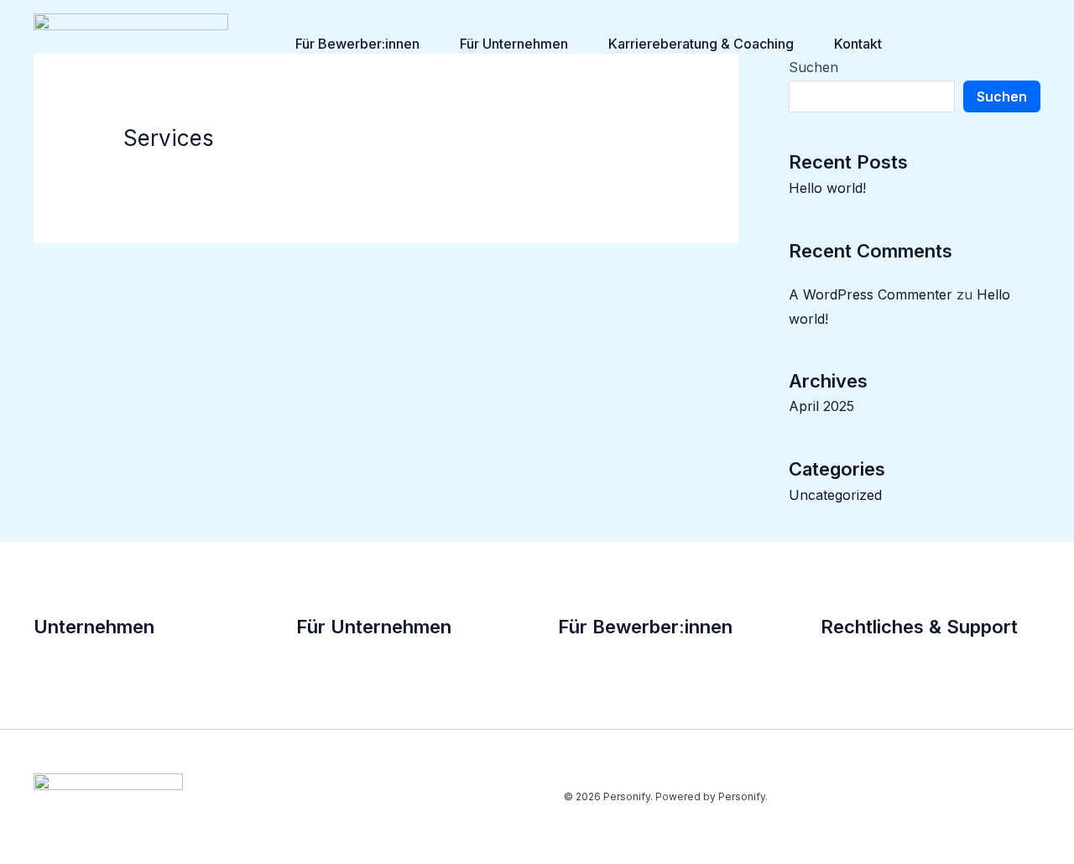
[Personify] (131, 42)
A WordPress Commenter (870, 294)
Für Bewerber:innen (357, 43)
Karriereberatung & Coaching (701, 43)
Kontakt (858, 43)
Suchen (1002, 96)
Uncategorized (835, 495)
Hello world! (827, 188)
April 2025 (821, 406)
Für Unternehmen (514, 43)
